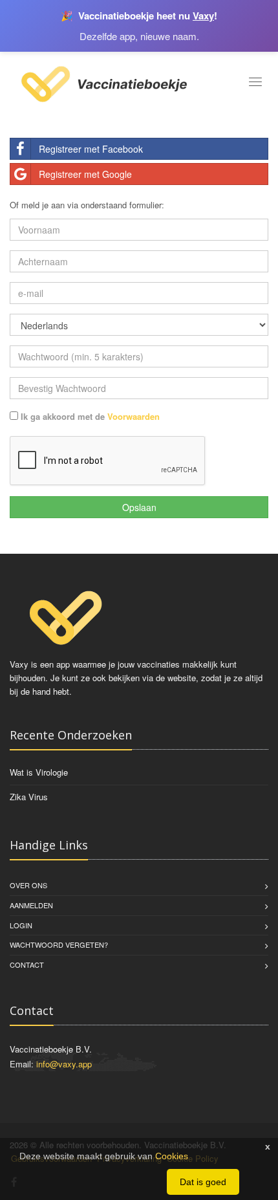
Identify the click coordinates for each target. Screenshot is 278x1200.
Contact (27, 964)
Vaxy (203, 15)
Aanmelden (31, 905)
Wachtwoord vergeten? (59, 944)
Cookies (171, 1156)
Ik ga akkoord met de (89, 416)
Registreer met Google (85, 174)
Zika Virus (29, 797)
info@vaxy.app (64, 1064)
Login (21, 925)
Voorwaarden (133, 416)
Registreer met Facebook (91, 148)
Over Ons (28, 885)
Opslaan (139, 507)
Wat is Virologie (39, 772)
